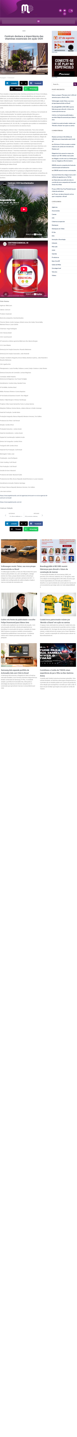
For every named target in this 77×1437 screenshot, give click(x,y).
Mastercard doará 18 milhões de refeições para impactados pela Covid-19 (63, 139)
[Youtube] (64, 10)
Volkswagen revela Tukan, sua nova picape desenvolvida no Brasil (63, 102)
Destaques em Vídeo (58, 229)
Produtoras (55, 257)
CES (53, 218)
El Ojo (54, 232)
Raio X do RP (56, 261)
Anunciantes (56, 211)
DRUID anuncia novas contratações (65, 170)
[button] (38, 21)
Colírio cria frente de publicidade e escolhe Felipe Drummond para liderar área (64, 117)
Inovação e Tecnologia (58, 239)
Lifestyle (54, 243)
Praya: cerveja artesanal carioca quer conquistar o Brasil (63, 195)
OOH (23, 31)
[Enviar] (75, 84)
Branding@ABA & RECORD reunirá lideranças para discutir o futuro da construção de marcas (63, 109)
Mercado (54, 246)
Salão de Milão (56, 264)
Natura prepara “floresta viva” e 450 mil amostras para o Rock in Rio (64, 96)
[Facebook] (60, 10)
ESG (53, 236)
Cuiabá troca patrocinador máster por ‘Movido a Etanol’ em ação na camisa (63, 124)
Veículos (54, 272)
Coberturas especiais (58, 221)
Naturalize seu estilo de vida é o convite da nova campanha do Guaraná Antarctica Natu (64, 182)
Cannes (54, 214)
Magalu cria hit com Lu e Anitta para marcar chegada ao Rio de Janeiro (64, 160)
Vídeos (54, 275)
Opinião (54, 254)
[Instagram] (64, 13)
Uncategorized (56, 268)
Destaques (55, 225)
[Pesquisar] (72, 11)
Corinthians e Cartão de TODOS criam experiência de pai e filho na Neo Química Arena (56, 673)
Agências (54, 207)
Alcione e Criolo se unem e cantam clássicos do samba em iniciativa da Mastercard (63, 146)
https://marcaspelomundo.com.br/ (11, 502)
